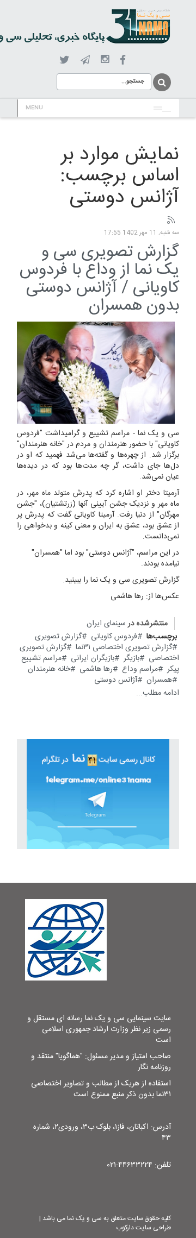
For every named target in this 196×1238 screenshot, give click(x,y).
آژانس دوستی (115, 680)
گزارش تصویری (58, 636)
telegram (85, 59)
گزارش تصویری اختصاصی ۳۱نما (124, 647)
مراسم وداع (140, 669)
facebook (123, 60)
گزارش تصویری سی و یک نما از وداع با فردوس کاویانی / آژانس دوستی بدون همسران (99, 279)
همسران (159, 680)
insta (105, 60)
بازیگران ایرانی (92, 658)
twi (64, 60)
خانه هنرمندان (49, 669)
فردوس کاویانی (114, 636)
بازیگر (131, 658)
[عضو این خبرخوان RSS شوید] (170, 220)
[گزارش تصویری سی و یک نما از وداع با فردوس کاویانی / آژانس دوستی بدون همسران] (96, 373)
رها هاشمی (96, 669)
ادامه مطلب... (157, 693)
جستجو (161, 82)
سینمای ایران (106, 623)
